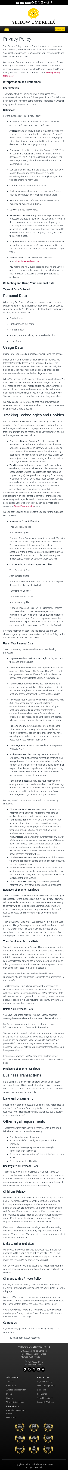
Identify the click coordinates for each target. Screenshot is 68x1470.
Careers (9, 1398)
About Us (10, 1381)
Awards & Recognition (16, 1390)
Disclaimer (11, 1418)
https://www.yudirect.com (27, 261)
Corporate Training (45, 1402)
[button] (6, 29)
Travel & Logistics (45, 1398)
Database (41, 1390)
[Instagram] (36, 2)
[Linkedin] (42, 2)
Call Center (42, 1394)
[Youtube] (45, 2)
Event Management (46, 1385)
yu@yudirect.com (35, 1364)
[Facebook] (32, 2)
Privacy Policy (12, 1406)
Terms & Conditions (15, 1402)
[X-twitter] (39, 2)
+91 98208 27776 (35, 1362)
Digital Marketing (44, 1381)
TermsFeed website (24, 506)
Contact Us (11, 1385)
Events (9, 1394)
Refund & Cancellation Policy (16, 1412)
